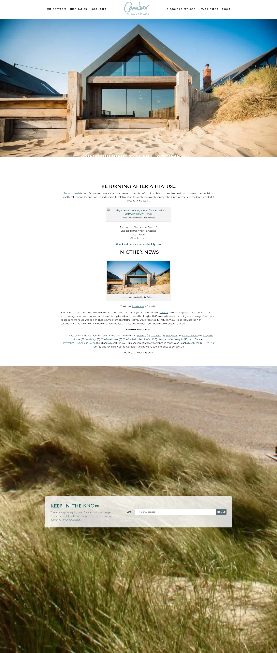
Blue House (138, 306)
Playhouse (68, 342)
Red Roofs (144, 339)
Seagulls (178, 339)
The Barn (156, 335)
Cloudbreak (193, 342)
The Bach (128, 339)
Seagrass (163, 339)
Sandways (90, 339)
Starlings (141, 335)
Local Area (99, 9)
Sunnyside (171, 335)
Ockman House (87, 342)
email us (164, 312)
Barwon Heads (72, 193)
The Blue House (109, 339)
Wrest (111, 342)
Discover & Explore (181, 9)
